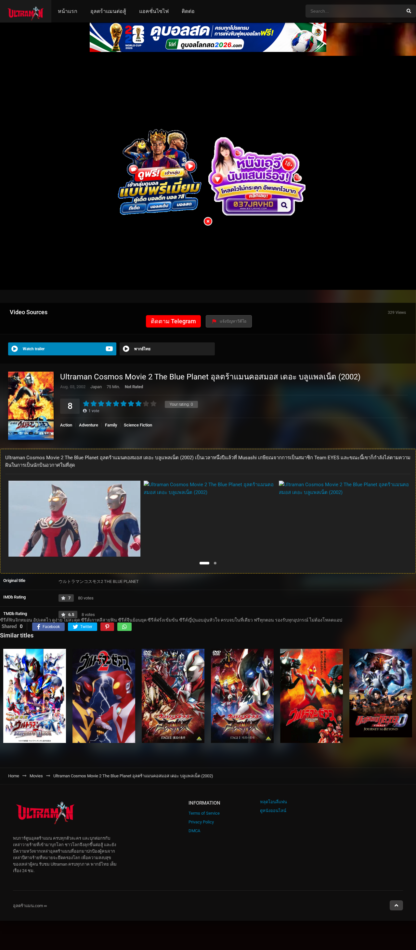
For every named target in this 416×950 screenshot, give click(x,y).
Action (66, 425)
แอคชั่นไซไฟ (154, 11)
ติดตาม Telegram (173, 321)
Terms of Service (204, 813)
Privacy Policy (201, 822)
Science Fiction (138, 425)
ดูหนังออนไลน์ (273, 810)
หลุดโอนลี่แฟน (273, 801)
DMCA (194, 830)
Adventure (88, 425)
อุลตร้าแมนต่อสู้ (108, 11)
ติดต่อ (188, 11)
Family (111, 425)
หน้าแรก (67, 11)
